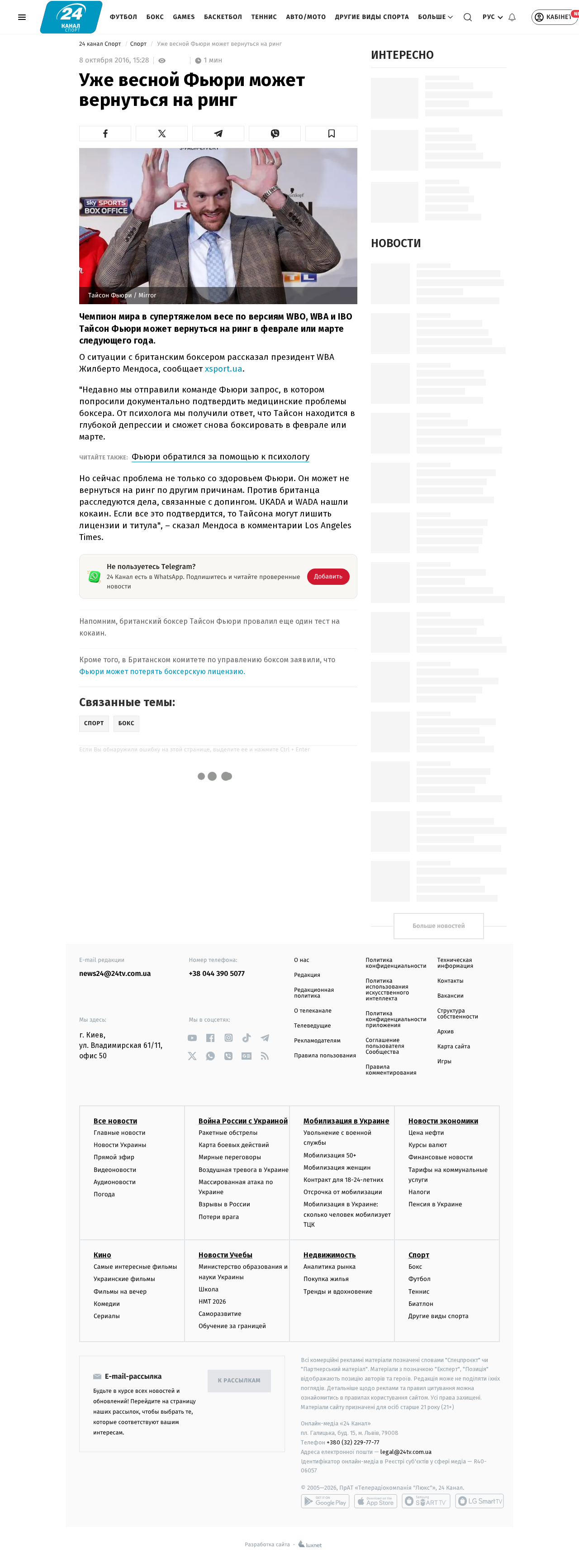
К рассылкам (239, 1380)
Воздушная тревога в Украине (244, 1170)
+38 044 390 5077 (217, 974)
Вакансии (450, 996)
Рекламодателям (317, 1041)
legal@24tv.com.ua (406, 1451)
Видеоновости (115, 1170)
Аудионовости (115, 1182)
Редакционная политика (314, 993)
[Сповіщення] (512, 17)
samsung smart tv (479, 1501)
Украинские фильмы (124, 1279)
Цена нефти (426, 1133)
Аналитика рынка (330, 1267)
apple (375, 1501)
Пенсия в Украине (435, 1204)
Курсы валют (427, 1145)
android (325, 1501)
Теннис (264, 17)
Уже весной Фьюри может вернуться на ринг (219, 44)
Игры (444, 1062)
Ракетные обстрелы (228, 1133)
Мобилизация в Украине (346, 1121)
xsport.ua (223, 368)
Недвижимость (330, 1255)
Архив (445, 1032)
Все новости (115, 1121)
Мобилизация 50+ (330, 1155)
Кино (102, 1255)
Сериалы (107, 1316)
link (192, 1038)
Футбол (124, 17)
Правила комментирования (391, 1070)
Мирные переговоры (230, 1157)
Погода (104, 1194)
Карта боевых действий (234, 1145)
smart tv (426, 1501)
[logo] (71, 17)
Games (184, 17)
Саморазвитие (220, 1314)
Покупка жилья (326, 1279)
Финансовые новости (440, 1157)
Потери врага (219, 1217)
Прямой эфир (114, 1157)
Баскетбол (223, 17)
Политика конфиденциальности (395, 963)
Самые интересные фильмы (135, 1267)
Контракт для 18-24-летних (344, 1180)
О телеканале (313, 1011)
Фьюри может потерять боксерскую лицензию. (162, 671)
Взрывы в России (224, 1204)
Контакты (450, 981)
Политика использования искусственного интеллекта (387, 990)
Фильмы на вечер (120, 1291)
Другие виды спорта (372, 17)
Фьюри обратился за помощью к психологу (220, 456)
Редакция (307, 975)
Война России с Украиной (243, 1121)
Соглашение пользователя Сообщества (384, 1046)
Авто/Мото (306, 17)
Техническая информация (455, 963)
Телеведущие (312, 1026)
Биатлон (420, 1304)
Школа (208, 1289)
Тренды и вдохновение (338, 1291)
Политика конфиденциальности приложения (395, 1019)
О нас (301, 960)
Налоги (419, 1192)
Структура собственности (458, 1014)
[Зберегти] (331, 133)
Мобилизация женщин (337, 1167)
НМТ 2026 (212, 1301)
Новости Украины (120, 1145)
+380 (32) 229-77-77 (353, 1442)
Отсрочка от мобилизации (343, 1192)
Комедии (107, 1304)
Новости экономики (443, 1121)
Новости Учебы (225, 1255)
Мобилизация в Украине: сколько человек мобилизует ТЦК (347, 1214)
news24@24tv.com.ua (115, 974)
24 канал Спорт (101, 44)
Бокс (155, 17)
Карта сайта (453, 1047)
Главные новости (120, 1133)
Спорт (139, 44)
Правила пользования (325, 1056)
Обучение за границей (232, 1326)
